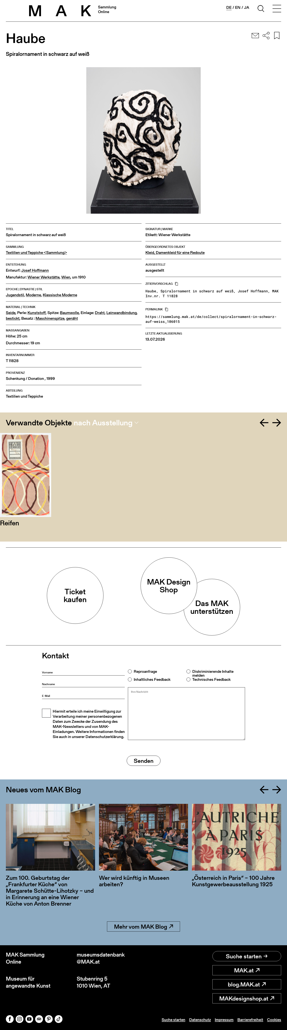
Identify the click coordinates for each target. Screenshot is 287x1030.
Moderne (33, 295)
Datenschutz (200, 1019)
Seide (10, 312)
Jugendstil (15, 295)
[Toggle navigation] (277, 9)
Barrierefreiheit (250, 1019)
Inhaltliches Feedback (152, 679)
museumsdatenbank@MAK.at (101, 958)
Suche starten (244, 956)
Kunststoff (37, 312)
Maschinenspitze (50, 318)
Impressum (224, 1019)
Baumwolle (69, 312)
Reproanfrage (145, 671)
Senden (143, 761)
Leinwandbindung (121, 312)
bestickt (13, 318)
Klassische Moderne (60, 295)
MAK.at (244, 970)
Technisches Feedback (211, 679)
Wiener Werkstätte (44, 277)
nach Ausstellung (103, 423)
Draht (100, 312)
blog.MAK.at (244, 984)
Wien (65, 277)
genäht (72, 318)
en (238, 7)
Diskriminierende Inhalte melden (213, 673)
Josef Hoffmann (35, 270)
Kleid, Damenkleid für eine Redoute (175, 252)
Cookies (274, 1019)
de (229, 7)
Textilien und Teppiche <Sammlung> (36, 252)
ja (246, 7)
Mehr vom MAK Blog (140, 926)
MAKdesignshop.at (243, 998)
